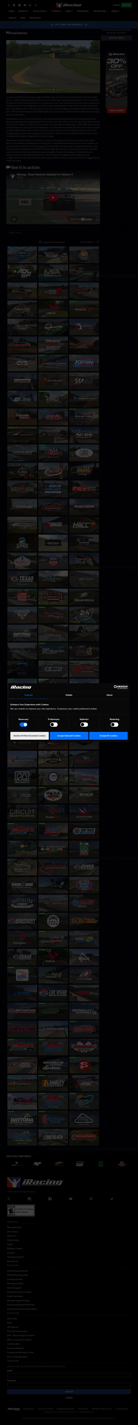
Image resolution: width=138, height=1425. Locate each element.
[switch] (54, 724)
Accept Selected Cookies (69, 736)
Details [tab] (69, 695)
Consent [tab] (29, 695)
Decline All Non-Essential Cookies (30, 736)
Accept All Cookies (108, 736)
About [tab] (109, 695)
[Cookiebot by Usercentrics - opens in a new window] (116, 687)
